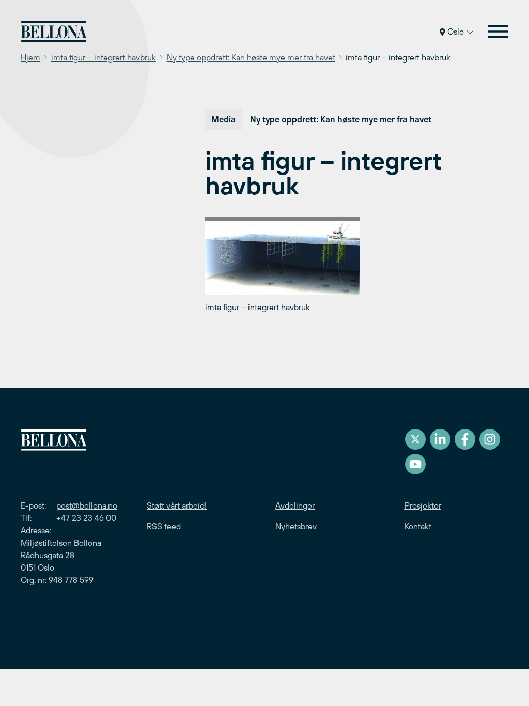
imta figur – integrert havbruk (103, 57)
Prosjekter (422, 505)
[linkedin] (440, 439)
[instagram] (489, 439)
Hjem (30, 57)
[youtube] (415, 464)
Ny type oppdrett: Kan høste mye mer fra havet (251, 57)
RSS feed (164, 526)
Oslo (455, 31)
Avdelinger (295, 505)
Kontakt (417, 526)
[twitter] (415, 439)
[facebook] (465, 439)
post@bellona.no (86, 505)
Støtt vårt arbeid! (177, 505)
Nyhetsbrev (296, 526)
